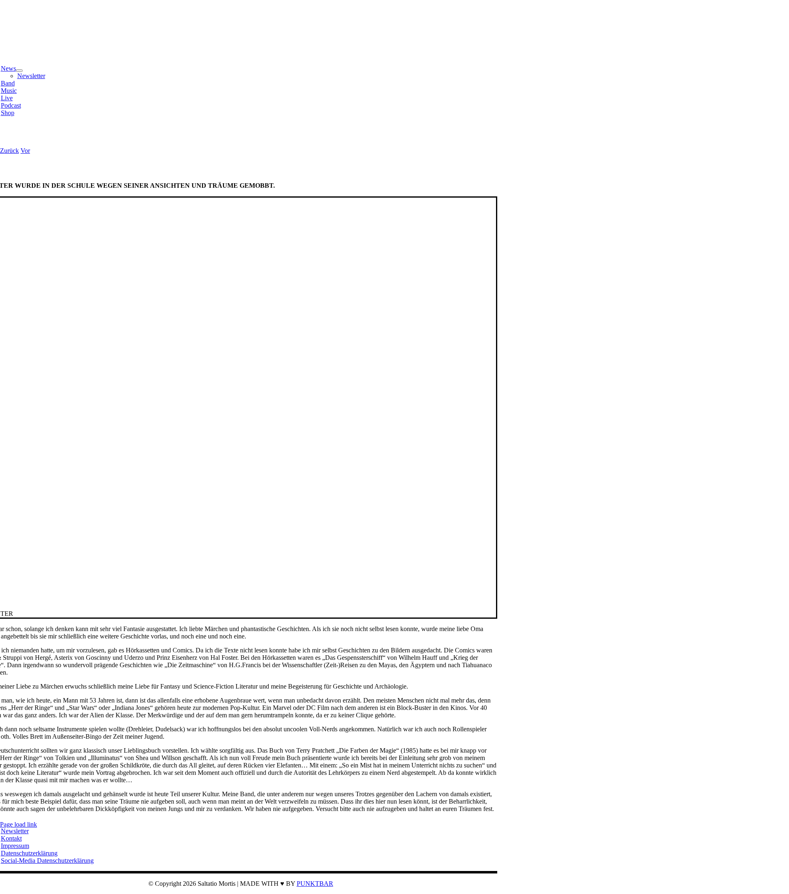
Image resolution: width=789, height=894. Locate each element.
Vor (25, 150)
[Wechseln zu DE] (8, 136)
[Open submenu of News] (19, 70)
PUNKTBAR (315, 883)
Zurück (9, 150)
